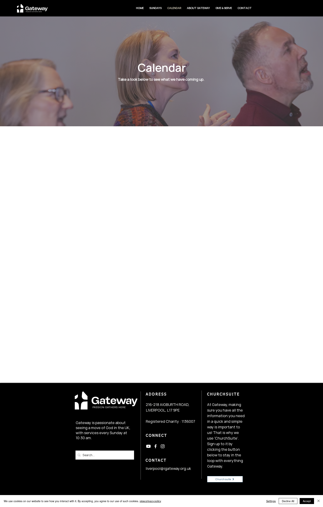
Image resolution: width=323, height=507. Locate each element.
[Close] (318, 501)
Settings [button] (271, 501)
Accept (307, 501)
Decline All (288, 501)
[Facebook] (155, 446)
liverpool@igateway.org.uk (168, 468)
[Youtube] (148, 446)
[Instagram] (162, 446)
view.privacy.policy (150, 501)
